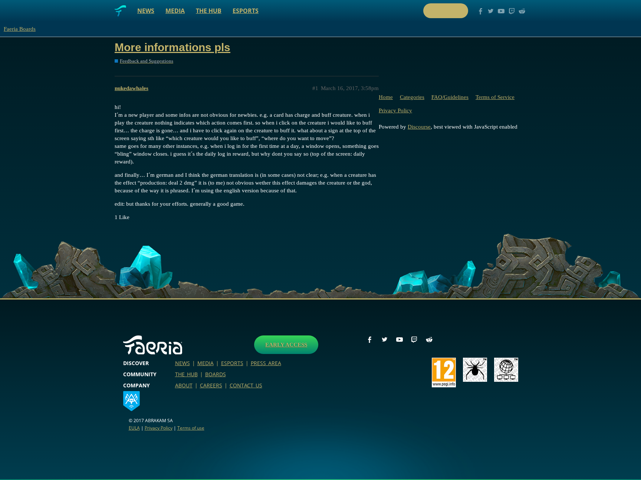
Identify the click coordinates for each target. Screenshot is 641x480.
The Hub (208, 11)
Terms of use (190, 428)
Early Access (286, 345)
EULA (134, 428)
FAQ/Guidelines (450, 97)
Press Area (266, 363)
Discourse (419, 127)
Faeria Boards (20, 29)
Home (386, 97)
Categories (412, 97)
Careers (211, 385)
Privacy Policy (395, 110)
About (184, 385)
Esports (246, 11)
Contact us (246, 385)
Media (175, 11)
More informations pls (172, 47)
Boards (215, 374)
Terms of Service (495, 97)
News (145, 11)
